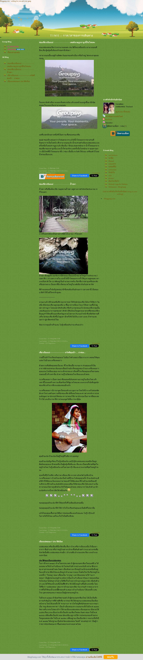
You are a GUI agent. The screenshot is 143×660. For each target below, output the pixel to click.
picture (111, 178)
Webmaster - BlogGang (117, 187)
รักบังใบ (112, 172)
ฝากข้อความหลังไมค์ (114, 116)
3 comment (96, 173)
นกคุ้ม (111, 158)
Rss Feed (108, 119)
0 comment (96, 343)
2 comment (96, 532)
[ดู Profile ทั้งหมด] (123, 112)
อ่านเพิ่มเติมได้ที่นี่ (94, 657)
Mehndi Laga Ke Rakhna (118, 184)
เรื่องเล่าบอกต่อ (13, 52)
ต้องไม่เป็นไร (114, 181)
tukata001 (112, 164)
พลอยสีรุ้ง (112, 167)
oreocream (112, 170)
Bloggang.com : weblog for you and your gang (15, 1)
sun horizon (113, 155)
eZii (110, 175)
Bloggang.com (109, 199)
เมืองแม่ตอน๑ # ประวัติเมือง (18, 81)
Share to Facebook (79, 176)
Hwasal (111, 161)
